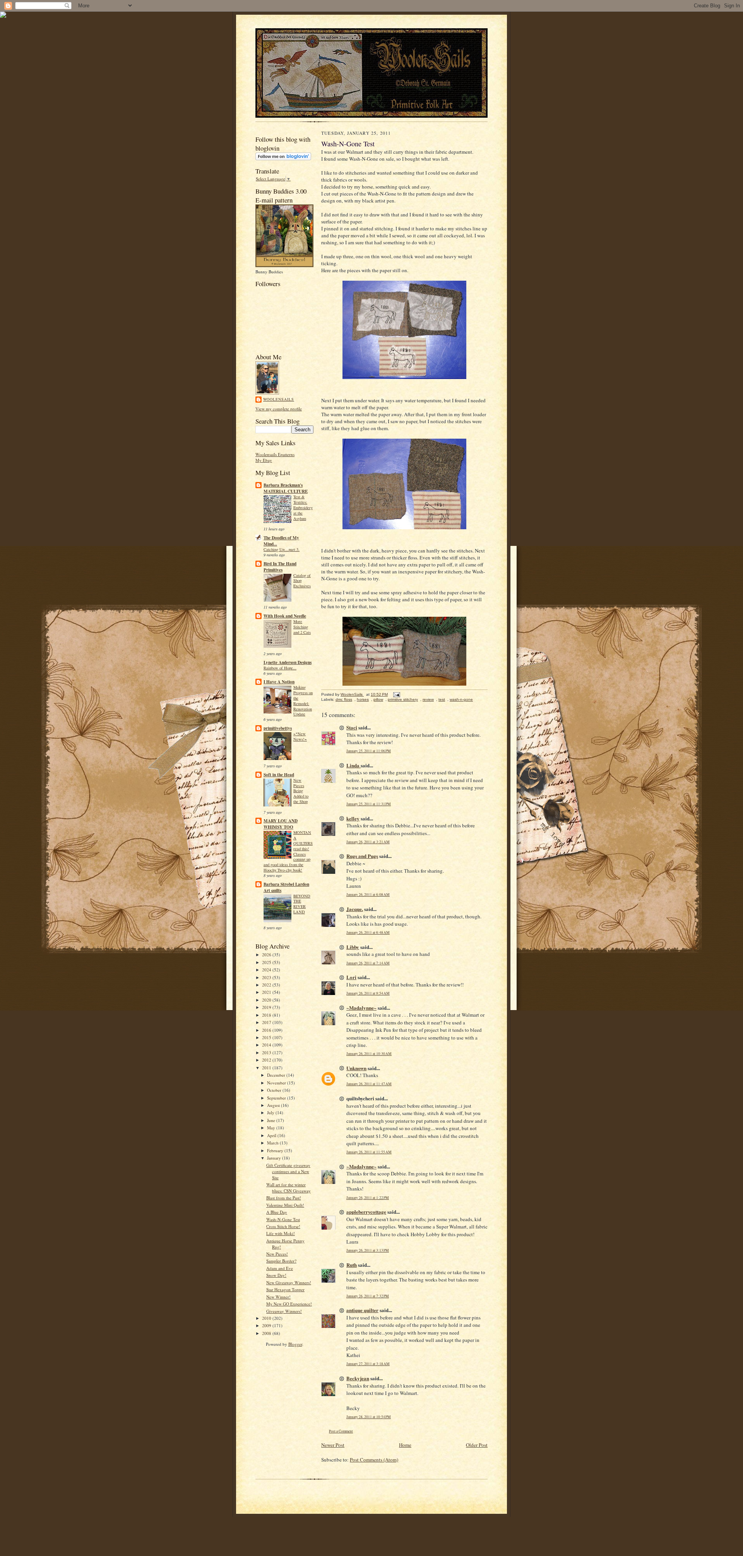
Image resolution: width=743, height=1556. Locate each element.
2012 (267, 1060)
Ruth (351, 1264)
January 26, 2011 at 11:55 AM (369, 1152)
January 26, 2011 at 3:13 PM (367, 1250)
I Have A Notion (279, 682)
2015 (267, 1037)
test (441, 699)
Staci (351, 727)
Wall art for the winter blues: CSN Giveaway (288, 1188)
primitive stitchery (403, 699)
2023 (267, 977)
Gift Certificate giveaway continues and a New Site (288, 1171)
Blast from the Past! (283, 1198)
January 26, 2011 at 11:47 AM (369, 1083)
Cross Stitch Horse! (283, 1226)
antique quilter (362, 1310)
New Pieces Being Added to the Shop (300, 790)
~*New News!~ (300, 736)
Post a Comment (341, 1431)
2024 (267, 970)
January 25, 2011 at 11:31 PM (368, 803)
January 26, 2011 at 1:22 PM (367, 1197)
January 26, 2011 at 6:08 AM (368, 894)
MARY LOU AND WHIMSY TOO (281, 824)
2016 (267, 1030)
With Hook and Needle (285, 616)
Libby (352, 946)
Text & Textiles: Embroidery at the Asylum (303, 507)
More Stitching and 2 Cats (302, 627)
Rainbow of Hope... (280, 668)
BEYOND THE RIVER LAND (301, 903)
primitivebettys (278, 728)
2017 (267, 1022)
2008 (267, 1333)
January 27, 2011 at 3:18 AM (368, 1363)
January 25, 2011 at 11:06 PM (368, 750)
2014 (267, 1045)
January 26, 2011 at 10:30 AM (369, 1053)
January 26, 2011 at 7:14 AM (368, 963)
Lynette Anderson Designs (288, 662)
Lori (351, 977)
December (276, 1075)
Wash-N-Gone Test (283, 1219)
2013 (267, 1052)
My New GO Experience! (289, 1304)
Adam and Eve (279, 1268)
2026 (267, 954)
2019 (267, 1007)
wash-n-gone (461, 699)
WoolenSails (278, 399)
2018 (267, 1015)
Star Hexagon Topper (285, 1289)
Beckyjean (357, 1378)
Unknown (356, 1068)
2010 (267, 1318)
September (277, 1098)
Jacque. (354, 909)
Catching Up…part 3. (282, 549)
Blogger (295, 1344)
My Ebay (263, 460)
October (274, 1090)
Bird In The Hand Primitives (280, 567)
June (271, 1120)
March (273, 1143)
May (271, 1128)
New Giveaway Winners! (288, 1282)
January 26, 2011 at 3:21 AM (368, 841)
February (275, 1150)
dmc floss (344, 699)
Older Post (477, 1444)
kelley (353, 818)
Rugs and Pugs (362, 855)
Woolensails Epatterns (274, 454)
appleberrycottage (366, 1211)
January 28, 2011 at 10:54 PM (368, 1416)
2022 (267, 985)
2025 (267, 962)
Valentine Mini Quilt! (285, 1205)
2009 (267, 1325)
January (274, 1158)
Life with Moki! (280, 1233)
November (277, 1083)
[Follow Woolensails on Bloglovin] (283, 158)
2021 (267, 992)
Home (405, 1444)
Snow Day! (276, 1275)
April (272, 1135)
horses (363, 699)
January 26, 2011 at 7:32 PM (367, 1296)
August (274, 1105)
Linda (353, 765)
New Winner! (278, 1297)
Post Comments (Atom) (374, 1459)
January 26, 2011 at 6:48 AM (368, 932)
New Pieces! (277, 1254)
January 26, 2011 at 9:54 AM (368, 993)
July (271, 1112)
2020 (267, 1000)
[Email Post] (396, 694)
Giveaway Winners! (284, 1311)
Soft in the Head (279, 775)
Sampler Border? (281, 1261)
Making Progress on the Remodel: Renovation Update (303, 701)
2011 (267, 1068)
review (428, 699)
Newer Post (332, 1444)
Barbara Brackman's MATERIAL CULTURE (286, 488)
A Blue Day (276, 1212)
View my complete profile (278, 409)
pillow (378, 699)
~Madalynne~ (361, 1007)
